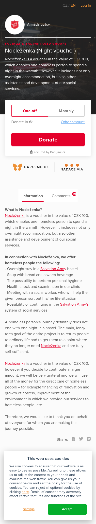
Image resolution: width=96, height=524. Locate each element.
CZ (65, 5)
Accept (67, 509)
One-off (30, 110)
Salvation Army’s (74, 304)
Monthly (66, 110)
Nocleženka (15, 215)
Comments (64, 195)
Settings (28, 509)
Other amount (73, 122)
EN (73, 5)
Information (32, 195)
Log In (85, 5)
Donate (48, 139)
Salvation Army (53, 268)
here (25, 492)
